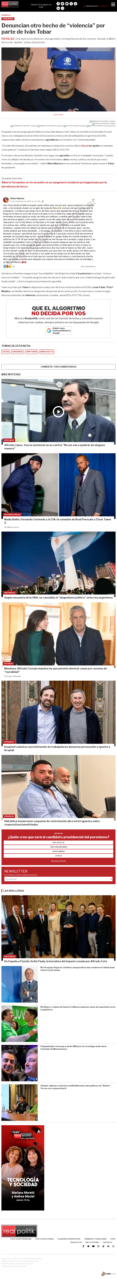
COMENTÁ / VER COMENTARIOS (58, 366)
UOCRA (5, 352)
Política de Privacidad (21, 1239)
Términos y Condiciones (95, 1239)
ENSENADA (17, 352)
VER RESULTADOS (58, 861)
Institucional (92, 1242)
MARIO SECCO (47, 352)
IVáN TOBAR (31, 352)
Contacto (107, 1242)
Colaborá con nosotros (68, 1239)
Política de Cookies (44, 1239)
